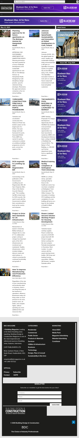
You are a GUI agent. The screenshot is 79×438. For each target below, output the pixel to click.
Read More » (15, 96)
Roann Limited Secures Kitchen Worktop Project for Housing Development (48, 218)
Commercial (32, 333)
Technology (32, 350)
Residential (32, 330)
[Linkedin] (77, 2)
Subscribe (17, 372)
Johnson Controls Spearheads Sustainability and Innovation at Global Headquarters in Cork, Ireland (48, 38)
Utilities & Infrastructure (36, 344)
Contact (7, 375)
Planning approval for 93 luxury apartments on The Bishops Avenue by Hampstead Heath (18, 38)
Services (31, 341)
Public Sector (33, 335)
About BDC (56, 330)
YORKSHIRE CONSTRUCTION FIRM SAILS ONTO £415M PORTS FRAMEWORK (19, 104)
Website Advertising (59, 338)
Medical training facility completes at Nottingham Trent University (48, 166)
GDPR (15, 375)
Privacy (6, 372)
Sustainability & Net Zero (37, 356)
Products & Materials (35, 338)
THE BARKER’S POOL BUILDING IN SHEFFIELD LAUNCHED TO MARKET (47, 104)
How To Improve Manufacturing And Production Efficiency (19, 273)
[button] (1, 1)
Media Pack (56, 333)
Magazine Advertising (60, 335)
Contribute (56, 341)
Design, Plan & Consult (36, 353)
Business (31, 347)
